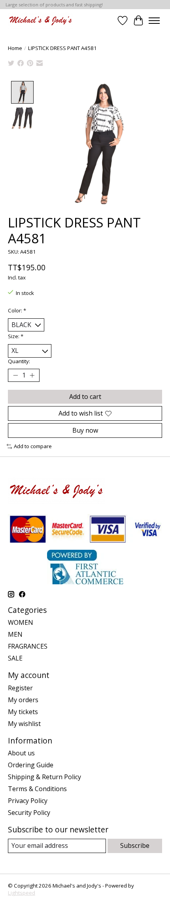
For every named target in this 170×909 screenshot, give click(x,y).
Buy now (85, 430)
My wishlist (24, 723)
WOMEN (20, 622)
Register (20, 688)
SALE (15, 658)
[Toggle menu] (154, 21)
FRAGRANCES (27, 646)
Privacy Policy (27, 800)
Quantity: (19, 361)
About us (21, 753)
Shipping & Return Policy (44, 776)
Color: (17, 310)
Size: (15, 336)
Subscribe (134, 845)
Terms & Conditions (37, 788)
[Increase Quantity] (32, 375)
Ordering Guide (30, 765)
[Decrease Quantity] (15, 375)
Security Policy (29, 812)
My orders (23, 699)
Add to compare (33, 446)
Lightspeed (21, 892)
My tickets (23, 711)
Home (15, 48)
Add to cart (85, 396)
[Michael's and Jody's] (40, 20)
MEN (15, 634)
